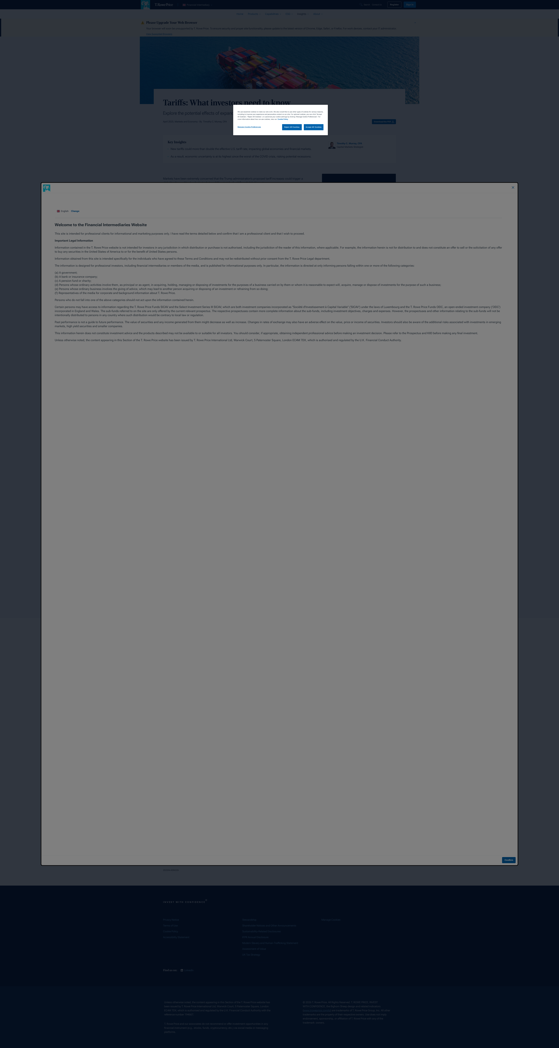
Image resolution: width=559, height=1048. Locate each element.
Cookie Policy (283, 119)
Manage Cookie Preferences (249, 127)
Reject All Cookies (291, 127)
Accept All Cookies (313, 127)
